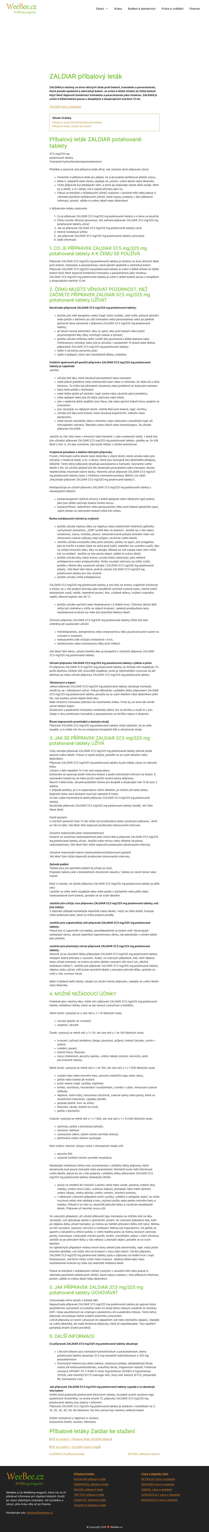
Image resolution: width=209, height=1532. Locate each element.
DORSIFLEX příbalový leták (68, 1454)
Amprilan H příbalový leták (90, 1505)
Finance (194, 8)
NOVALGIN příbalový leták (90, 1479)
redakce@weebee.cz (40, 1512)
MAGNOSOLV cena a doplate (159, 1500)
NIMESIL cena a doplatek (156, 1489)
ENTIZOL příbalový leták (142, 1454)
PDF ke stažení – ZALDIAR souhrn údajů (74, 1447)
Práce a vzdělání (172, 8)
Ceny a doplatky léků (154, 1473)
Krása (118, 8)
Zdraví (100, 8)
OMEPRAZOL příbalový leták (91, 1484)
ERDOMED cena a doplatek (158, 1484)
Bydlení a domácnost (142, 8)
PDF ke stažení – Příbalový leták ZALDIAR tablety (80, 1439)
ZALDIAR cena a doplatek (65, 106)
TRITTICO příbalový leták (89, 1494)
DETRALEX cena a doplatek (158, 1479)
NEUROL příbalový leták (88, 1489)
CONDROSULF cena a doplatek (160, 1494)
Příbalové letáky (84, 1473)
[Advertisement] (104, 40)
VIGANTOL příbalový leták (90, 1500)
